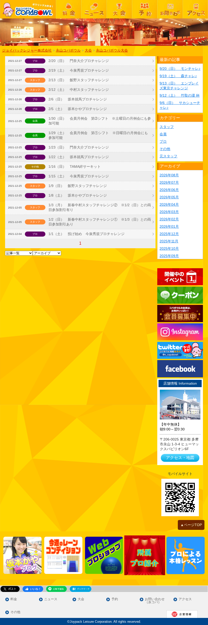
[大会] (119, 9)
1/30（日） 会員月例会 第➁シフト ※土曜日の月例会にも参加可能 (99, 120)
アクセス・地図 (180, 457)
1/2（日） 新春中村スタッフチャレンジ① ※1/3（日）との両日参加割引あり (99, 221)
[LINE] (180, 295)
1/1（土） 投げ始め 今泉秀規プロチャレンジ (86, 234)
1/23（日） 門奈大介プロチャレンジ (78, 147)
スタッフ (167, 127)
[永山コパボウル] (28, 9)
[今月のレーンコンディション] (63, 555)
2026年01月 (169, 226)
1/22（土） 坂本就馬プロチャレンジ (78, 157)
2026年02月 (169, 219)
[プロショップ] (104, 555)
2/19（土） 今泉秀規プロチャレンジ (78, 70)
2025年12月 (169, 234)
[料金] (68, 9)
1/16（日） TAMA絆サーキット (74, 166)
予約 (114, 599)
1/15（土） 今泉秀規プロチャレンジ (78, 176)
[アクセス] (195, 9)
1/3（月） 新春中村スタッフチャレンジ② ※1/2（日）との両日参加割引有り (99, 207)
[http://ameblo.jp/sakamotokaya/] (22, 555)
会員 (163, 134)
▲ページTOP (191, 525)
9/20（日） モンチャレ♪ (180, 69)
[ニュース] (94, 9)
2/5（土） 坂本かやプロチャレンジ (77, 109)
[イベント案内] (180, 276)
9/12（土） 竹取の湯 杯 (180, 95)
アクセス (185, 599)
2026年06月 (169, 190)
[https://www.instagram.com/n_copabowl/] (180, 331)
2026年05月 (169, 197)
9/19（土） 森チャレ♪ (178, 76)
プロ (163, 141)
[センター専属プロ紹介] (144, 555)
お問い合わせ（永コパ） (155, 601)
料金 (13, 599)
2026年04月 (169, 204)
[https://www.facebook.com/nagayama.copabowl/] (180, 368)
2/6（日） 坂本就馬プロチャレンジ (77, 99)
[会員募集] (180, 313)
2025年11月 (169, 241)
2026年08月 (169, 175)
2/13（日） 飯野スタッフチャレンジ (78, 80)
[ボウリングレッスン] (185, 555)
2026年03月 (169, 212)
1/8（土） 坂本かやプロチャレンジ (77, 195)
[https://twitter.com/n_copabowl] (180, 350)
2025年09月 (169, 256)
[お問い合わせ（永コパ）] (170, 9)
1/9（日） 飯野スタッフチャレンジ (77, 186)
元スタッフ (168, 156)
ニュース (50, 599)
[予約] (144, 9)
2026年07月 (169, 182)
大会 (81, 599)
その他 (165, 149)
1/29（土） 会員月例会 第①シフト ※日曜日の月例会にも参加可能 (98, 135)
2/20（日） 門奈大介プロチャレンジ (78, 61)
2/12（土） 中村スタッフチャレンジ (78, 90)
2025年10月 (169, 248)
